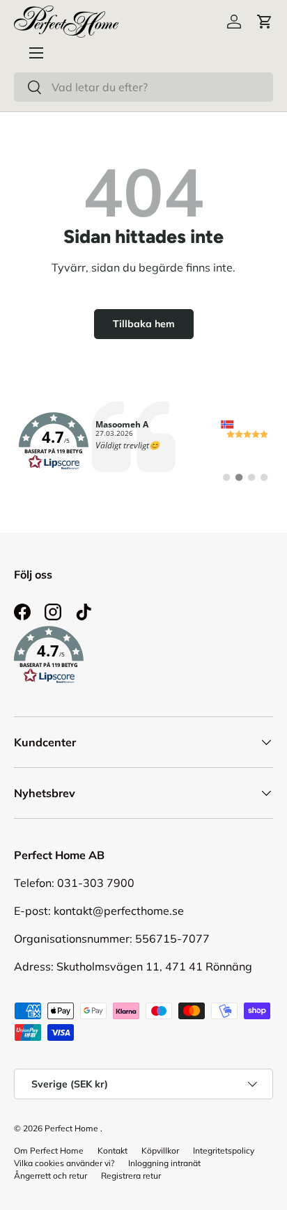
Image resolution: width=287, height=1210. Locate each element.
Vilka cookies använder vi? (64, 1163)
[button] (264, 21)
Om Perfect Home (49, 1150)
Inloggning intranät (164, 1163)
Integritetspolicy (223, 1150)
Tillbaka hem (144, 323)
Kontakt (112, 1150)
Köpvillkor (160, 1150)
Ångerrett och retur (50, 1175)
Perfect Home (71, 1128)
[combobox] (143, 87)
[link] (143, 441)
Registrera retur (131, 1175)
